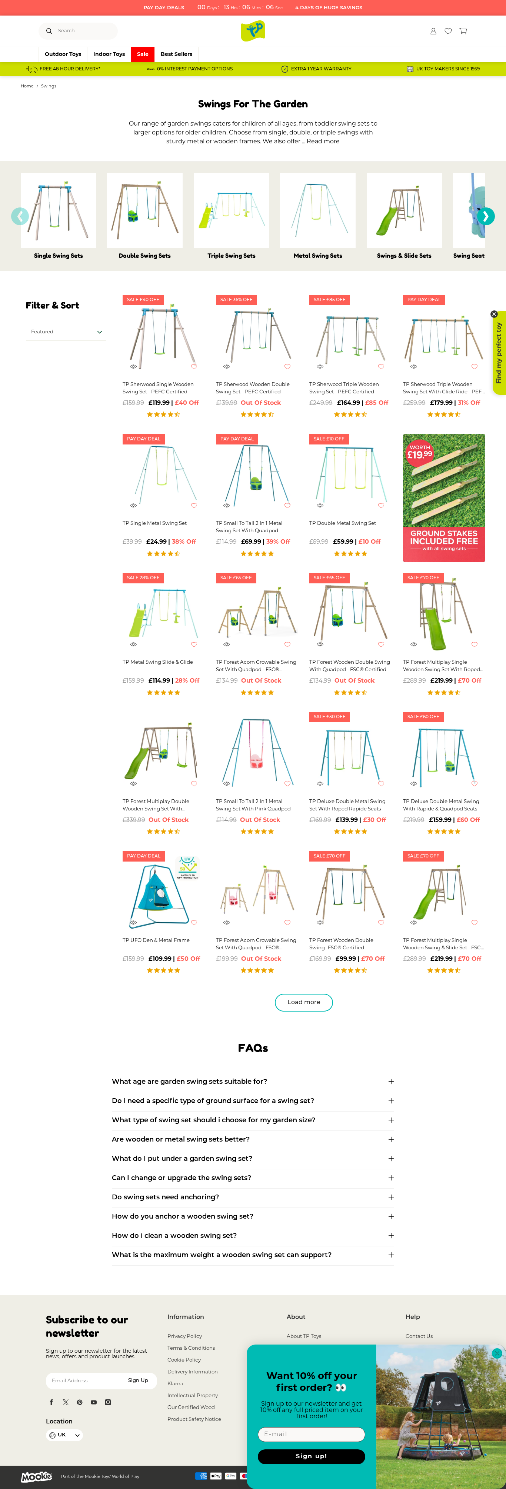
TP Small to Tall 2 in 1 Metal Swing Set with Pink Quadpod (253, 805)
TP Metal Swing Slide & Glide (158, 662)
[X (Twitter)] (65, 1402)
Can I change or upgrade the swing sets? (181, 1178)
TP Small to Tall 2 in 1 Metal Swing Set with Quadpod (249, 527)
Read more (323, 142)
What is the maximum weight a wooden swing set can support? (222, 1255)
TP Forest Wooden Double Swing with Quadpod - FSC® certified (349, 666)
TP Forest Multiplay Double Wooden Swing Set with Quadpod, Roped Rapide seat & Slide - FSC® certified (161, 806)
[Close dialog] (497, 1353)
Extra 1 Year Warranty (321, 69)
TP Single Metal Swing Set (155, 523)
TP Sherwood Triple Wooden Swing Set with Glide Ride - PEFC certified (444, 389)
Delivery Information (192, 1372)
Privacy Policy (184, 1336)
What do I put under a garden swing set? (182, 1159)
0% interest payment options (195, 69)
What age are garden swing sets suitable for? (189, 1082)
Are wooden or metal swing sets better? (181, 1140)
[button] (486, 216)
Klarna (175, 1384)
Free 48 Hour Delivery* (70, 69)
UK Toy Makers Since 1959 (448, 69)
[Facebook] (51, 1402)
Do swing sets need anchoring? (165, 1198)
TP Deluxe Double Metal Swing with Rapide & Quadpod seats (441, 805)
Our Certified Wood (191, 1407)
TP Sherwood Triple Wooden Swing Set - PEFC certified (344, 388)
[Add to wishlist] (197, 370)
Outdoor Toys (63, 54)
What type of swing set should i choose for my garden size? (213, 1120)
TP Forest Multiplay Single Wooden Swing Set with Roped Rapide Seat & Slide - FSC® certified (441, 667)
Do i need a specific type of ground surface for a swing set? (213, 1101)
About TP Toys (304, 1336)
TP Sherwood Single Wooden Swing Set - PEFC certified (158, 388)
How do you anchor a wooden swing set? (182, 1217)
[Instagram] (107, 1402)
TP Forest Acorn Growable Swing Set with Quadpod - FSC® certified (256, 667)
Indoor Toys (109, 54)
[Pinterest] (79, 1402)
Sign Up (138, 1380)
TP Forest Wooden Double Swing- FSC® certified (341, 944)
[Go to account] (433, 31)
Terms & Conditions (191, 1348)
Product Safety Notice (194, 1419)
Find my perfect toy (499, 353)
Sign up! (311, 1457)
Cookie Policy (184, 1360)
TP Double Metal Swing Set (342, 523)
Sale (143, 54)
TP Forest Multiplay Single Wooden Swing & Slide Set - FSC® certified (444, 945)
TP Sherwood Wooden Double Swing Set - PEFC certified (253, 388)
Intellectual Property (192, 1395)
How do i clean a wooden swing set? (174, 1236)
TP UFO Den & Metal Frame (156, 940)
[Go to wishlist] (448, 31)
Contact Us (419, 1336)
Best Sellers (176, 54)
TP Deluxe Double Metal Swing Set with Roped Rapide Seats (347, 805)
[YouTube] (93, 1402)
